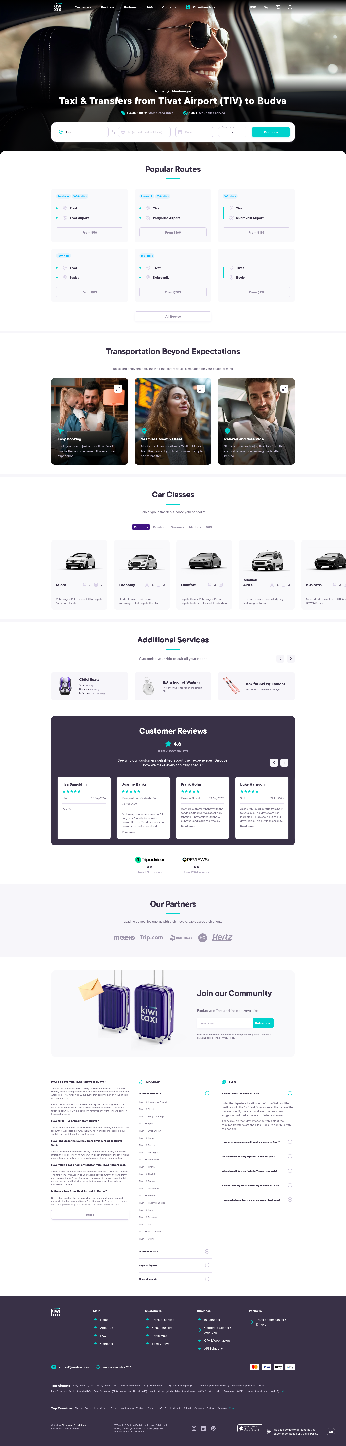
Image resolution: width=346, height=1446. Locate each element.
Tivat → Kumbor (147, 1195)
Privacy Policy (228, 1037)
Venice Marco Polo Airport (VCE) (226, 1391)
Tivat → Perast (147, 1137)
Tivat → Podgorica (149, 1159)
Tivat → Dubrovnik (149, 1188)
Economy (141, 527)
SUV (209, 527)
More (284, 1391)
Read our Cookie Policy (303, 1433)
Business (177, 527)
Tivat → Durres (147, 1145)
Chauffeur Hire (204, 7)
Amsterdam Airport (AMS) (133, 1391)
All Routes (173, 316)
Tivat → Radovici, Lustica (152, 1202)
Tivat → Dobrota (148, 1217)
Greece (104, 1408)
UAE (160, 1408)
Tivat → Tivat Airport (150, 1231)
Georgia (222, 1408)
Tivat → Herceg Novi (150, 1152)
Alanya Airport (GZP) (83, 1385)
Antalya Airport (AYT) (107, 1385)
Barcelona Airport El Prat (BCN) (247, 1385)
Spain (88, 1408)
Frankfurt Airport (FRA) (106, 1391)
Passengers (228, 127)
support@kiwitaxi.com (73, 1367)
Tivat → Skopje (147, 1109)
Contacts (169, 7)
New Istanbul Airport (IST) (134, 1385)
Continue (271, 132)
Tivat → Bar (145, 1224)
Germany (199, 1408)
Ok (331, 1432)
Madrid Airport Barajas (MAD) (214, 1385)
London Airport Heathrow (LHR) (262, 1391)
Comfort (159, 527)
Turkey (78, 1408)
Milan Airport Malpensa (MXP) (191, 1391)
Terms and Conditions (74, 1425)
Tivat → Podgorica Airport (153, 1116)
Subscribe (262, 1023)
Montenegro (181, 91)
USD (253, 7)
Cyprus (151, 1408)
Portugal (211, 1408)
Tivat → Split (146, 1123)
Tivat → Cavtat (147, 1173)
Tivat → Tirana (147, 1166)
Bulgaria (187, 1408)
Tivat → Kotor (146, 1209)
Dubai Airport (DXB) (160, 1385)
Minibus (195, 527)
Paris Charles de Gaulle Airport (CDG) (71, 1391)
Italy (95, 1408)
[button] (113, 132)
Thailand (140, 1408)
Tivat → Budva (147, 1181)
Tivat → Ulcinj (146, 1238)
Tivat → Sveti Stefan (150, 1130)
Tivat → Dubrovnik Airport (153, 1101)
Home (159, 91)
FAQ (149, 7)
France (114, 1408)
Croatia (177, 1408)
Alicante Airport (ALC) (184, 1385)
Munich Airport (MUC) (161, 1391)
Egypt (168, 1408)
